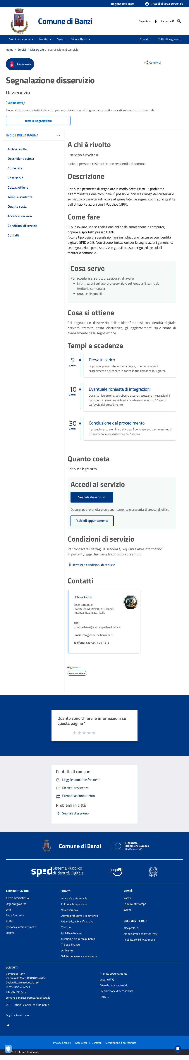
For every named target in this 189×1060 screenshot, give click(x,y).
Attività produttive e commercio (79, 916)
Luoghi (10, 933)
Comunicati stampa (134, 904)
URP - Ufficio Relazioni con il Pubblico (27, 1005)
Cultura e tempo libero (74, 904)
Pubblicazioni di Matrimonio (139, 939)
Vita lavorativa (69, 910)
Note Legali (81, 1043)
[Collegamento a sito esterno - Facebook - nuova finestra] (155, 21)
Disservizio (37, 49)
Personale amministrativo (21, 927)
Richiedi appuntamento (92, 520)
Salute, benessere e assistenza (79, 956)
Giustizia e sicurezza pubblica (78, 939)
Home (9, 49)
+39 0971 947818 (16, 992)
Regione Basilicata (122, 3)
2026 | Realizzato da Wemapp (23, 1052)
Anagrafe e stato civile (74, 898)
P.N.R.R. (104, 997)
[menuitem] (145, 39)
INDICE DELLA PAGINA (22, 135)
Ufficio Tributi (83, 597)
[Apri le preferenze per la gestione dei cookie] (9, 1049)
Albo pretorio (130, 928)
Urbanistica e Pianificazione (77, 921)
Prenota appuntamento (113, 973)
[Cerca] (179, 21)
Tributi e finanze (70, 944)
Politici (9, 921)
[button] (164, 4)
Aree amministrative (18, 898)
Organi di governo (16, 904)
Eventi (127, 909)
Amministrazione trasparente (140, 934)
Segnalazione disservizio (114, 985)
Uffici (9, 909)
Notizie (127, 898)
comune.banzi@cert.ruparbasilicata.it (28, 997)
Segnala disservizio (91, 497)
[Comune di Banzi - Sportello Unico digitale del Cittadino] (20, 20)
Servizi (22, 49)
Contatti (12, 967)
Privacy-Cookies (62, 1043)
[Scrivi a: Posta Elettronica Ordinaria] (51, 1001)
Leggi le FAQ (107, 979)
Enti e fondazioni (15, 915)
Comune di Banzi (65, 21)
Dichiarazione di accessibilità (116, 991)
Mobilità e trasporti (72, 933)
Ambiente (67, 950)
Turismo (66, 927)
